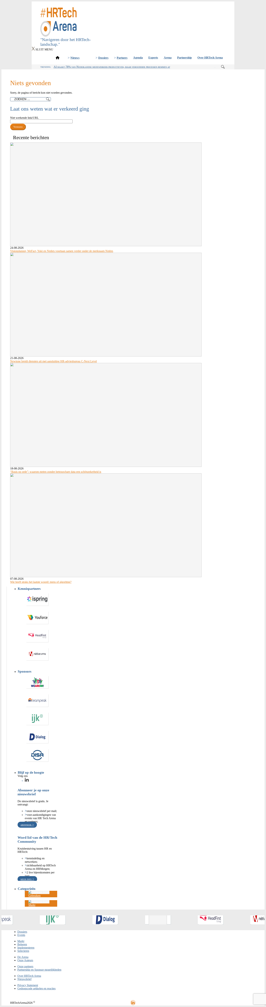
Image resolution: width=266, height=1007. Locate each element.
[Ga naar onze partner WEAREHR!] (37, 682)
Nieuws (74, 57)
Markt (20, 941)
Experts (153, 57)
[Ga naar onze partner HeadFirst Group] (37, 636)
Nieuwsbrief (24, 979)
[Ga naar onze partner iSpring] (37, 599)
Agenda (138, 57)
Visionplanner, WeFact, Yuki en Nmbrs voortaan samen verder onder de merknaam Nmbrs (61, 251)
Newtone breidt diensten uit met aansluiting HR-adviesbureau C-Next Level (53, 361)
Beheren (22, 944)
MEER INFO (26, 879)
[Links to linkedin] (27, 780)
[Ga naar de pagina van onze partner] (14, 919)
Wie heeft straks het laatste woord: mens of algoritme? (40, 581)
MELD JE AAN (133, 31)
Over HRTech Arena (210, 57)
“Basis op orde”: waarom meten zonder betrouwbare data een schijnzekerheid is (55, 471)
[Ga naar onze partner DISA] (37, 755)
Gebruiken (34, 895)
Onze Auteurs (25, 960)
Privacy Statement (27, 985)
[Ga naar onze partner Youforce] (37, 618)
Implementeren (25, 947)
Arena (168, 57)
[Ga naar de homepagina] (57, 57)
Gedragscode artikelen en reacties (36, 988)
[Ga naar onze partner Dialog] (37, 737)
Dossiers (103, 57)
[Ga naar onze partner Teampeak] (37, 700)
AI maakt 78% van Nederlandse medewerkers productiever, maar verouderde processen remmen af (112, 66)
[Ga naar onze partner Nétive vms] (37, 654)
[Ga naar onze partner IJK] (37, 719)
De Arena (22, 957)
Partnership (184, 57)
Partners (122, 57)
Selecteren (23, 950)
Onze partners (25, 966)
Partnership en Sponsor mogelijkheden (39, 969)
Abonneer (26, 824)
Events (21, 935)
